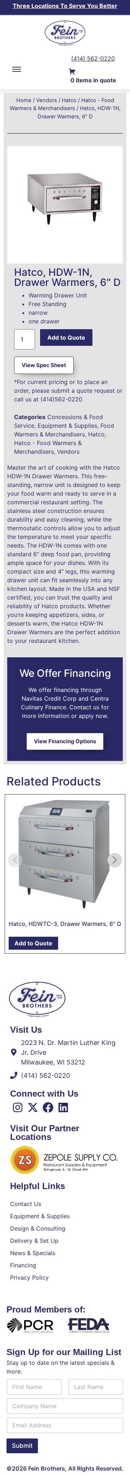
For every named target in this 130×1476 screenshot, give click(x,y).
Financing (23, 1265)
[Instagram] (17, 1107)
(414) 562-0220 (93, 58)
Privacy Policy (29, 1277)
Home (23, 100)
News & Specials (32, 1253)
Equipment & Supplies (67, 425)
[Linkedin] (63, 1107)
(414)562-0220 (61, 399)
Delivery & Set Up (34, 1240)
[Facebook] (48, 1107)
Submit (22, 1445)
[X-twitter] (32, 1107)
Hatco (69, 100)
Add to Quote (66, 337)
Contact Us (25, 1203)
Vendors (46, 100)
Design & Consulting (37, 1228)
